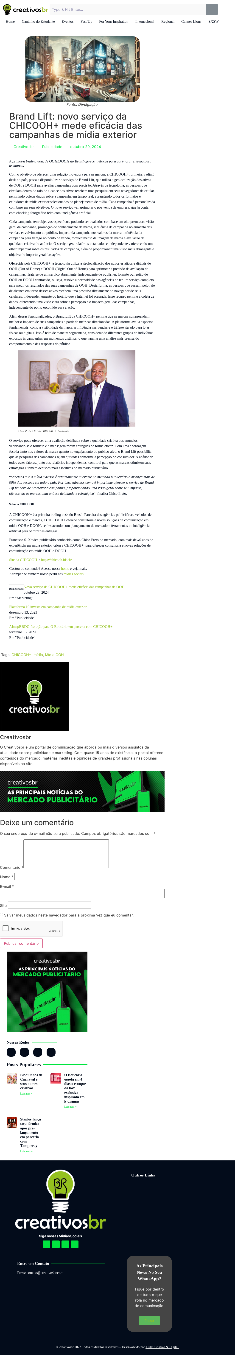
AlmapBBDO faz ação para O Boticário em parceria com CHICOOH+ (60, 627)
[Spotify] (56, 1244)
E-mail (7, 886)
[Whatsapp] (37, 1052)
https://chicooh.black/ (56, 560)
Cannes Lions (191, 21)
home (65, 568)
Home (10, 21)
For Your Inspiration (113, 21)
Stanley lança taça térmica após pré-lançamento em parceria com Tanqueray (30, 1132)
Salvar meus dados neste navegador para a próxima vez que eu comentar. (69, 915)
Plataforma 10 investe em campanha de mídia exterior (48, 607)
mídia (38, 654)
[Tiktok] (51, 1052)
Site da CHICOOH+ (24, 560)
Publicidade (52, 146)
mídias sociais (74, 574)
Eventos (67, 21)
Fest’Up (86, 21)
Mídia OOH (54, 654)
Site (3, 905)
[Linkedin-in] (24, 1052)
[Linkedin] (65, 1244)
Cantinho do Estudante (38, 21)
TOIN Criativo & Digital (162, 1347)
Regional (167, 21)
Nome (6, 877)
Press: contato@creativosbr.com (40, 1273)
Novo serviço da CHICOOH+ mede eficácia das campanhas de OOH (74, 587)
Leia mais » (26, 1093)
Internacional (144, 21)
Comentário (11, 867)
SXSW (213, 21)
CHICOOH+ (21, 654)
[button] (180, 1189)
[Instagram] (11, 1052)
